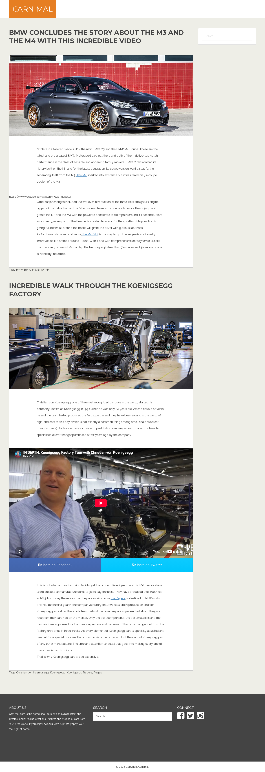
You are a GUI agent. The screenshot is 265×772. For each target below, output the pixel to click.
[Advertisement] (190, 9)
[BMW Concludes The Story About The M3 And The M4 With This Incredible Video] (101, 95)
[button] (247, 36)
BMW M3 (30, 269)
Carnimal (33, 9)
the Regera (118, 598)
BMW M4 (43, 269)
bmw (19, 269)
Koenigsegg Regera (79, 672)
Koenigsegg (57, 672)
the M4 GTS (90, 234)
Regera (98, 672)
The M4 (81, 175)
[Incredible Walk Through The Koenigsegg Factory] (101, 348)
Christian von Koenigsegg (32, 672)
